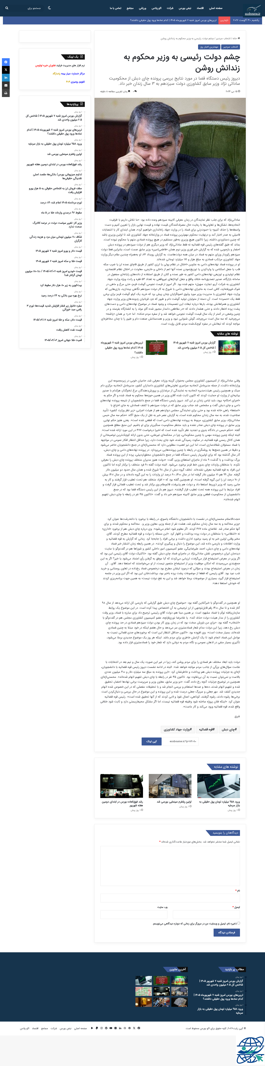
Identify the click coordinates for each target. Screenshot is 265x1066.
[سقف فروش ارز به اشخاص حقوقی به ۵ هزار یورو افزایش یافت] (179, 1002)
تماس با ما (115, 8)
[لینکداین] (6, 77)
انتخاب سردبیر (223, 38)
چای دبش (228, 729)
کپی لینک (151, 741)
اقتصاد (200, 8)
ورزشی (142, 8)
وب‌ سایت (162, 907)
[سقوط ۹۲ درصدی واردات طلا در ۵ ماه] (143, 1002)
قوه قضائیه (206, 729)
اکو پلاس (156, 8)
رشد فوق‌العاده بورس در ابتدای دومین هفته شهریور (122, 804)
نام (237, 891)
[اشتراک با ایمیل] (6, 85)
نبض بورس (185, 8)
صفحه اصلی (216, 8)
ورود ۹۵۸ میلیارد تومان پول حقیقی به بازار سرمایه (191, 20)
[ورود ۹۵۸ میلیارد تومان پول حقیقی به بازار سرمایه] (218, 786)
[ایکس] (6, 70)
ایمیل (236, 907)
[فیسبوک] (6, 62)
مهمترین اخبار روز (209, 47)
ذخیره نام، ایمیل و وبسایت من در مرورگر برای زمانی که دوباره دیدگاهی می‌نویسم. (194, 924)
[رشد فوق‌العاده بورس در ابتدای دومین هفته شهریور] (121, 786)
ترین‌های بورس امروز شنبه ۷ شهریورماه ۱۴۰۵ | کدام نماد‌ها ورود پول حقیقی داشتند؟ (122, 348)
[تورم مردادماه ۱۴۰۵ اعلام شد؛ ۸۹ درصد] (161, 1002)
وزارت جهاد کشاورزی (177, 729)
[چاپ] (6, 93)
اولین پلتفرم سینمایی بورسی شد (174, 802)
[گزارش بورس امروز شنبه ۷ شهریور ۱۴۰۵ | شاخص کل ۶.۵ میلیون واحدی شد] (229, 347)
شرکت (170, 8)
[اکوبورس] (252, 10)
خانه (235, 38)
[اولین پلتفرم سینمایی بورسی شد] (170, 786)
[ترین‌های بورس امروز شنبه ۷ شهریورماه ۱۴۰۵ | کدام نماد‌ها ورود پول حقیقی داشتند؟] (156, 347)
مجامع (130, 8)
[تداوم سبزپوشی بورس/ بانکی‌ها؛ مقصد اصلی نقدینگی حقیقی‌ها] (143, 991)
